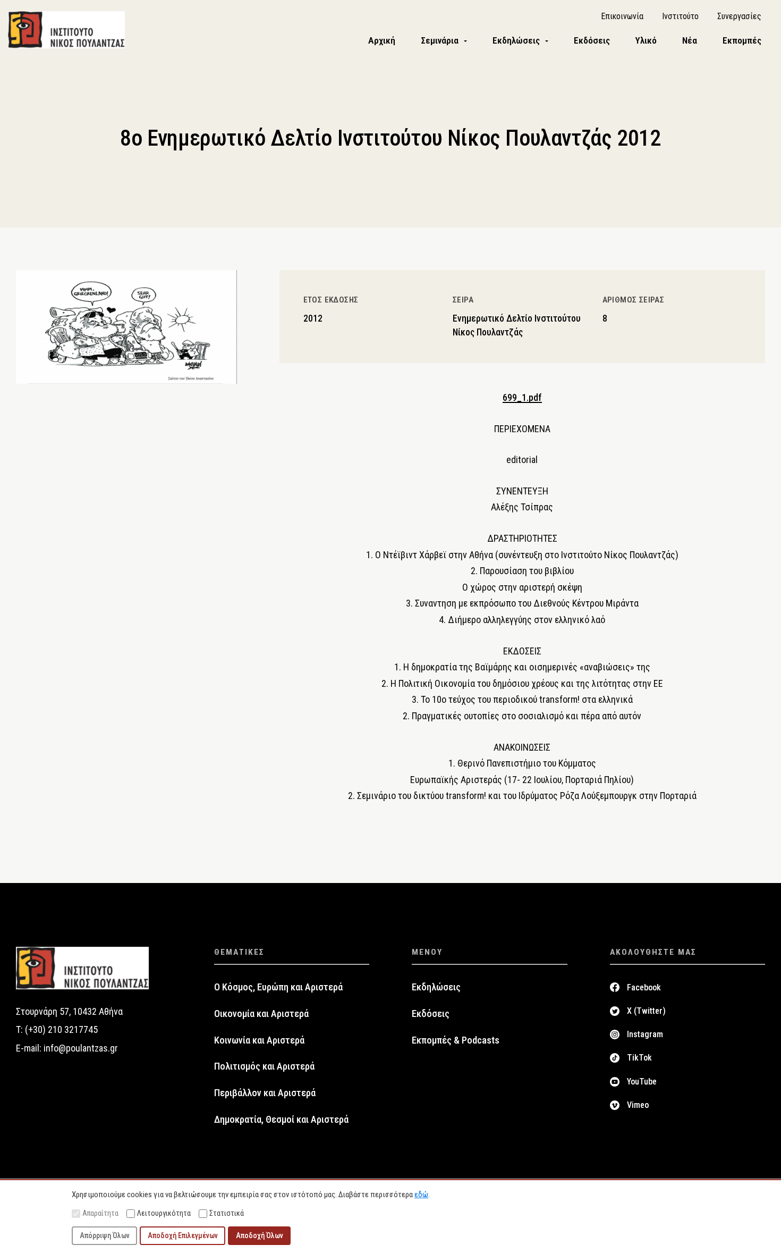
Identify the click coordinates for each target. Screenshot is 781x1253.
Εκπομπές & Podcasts (455, 1040)
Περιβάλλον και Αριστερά (265, 1093)
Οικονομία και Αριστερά (261, 1014)
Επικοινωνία (622, 16)
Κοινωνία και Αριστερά (259, 1040)
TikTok (639, 1058)
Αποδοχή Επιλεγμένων (183, 1235)
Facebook (644, 987)
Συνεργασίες (739, 16)
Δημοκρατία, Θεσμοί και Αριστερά (281, 1119)
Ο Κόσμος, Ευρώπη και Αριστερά (278, 987)
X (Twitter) (646, 1011)
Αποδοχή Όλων (259, 1235)
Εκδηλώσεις (436, 987)
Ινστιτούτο (680, 16)
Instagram (645, 1034)
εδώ (421, 1194)
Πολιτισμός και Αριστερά (264, 1066)
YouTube (642, 1082)
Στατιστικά (226, 1213)
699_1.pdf (522, 397)
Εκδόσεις (430, 1014)
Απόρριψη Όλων (105, 1235)
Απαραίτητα (100, 1213)
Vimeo (638, 1105)
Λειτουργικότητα (164, 1213)
